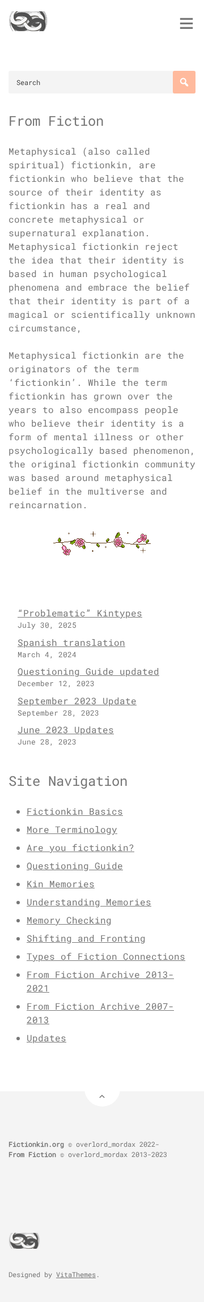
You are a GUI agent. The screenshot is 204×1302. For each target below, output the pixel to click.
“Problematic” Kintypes (80, 613)
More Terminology (72, 829)
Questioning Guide (75, 865)
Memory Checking (69, 920)
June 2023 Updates (66, 729)
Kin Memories (61, 884)
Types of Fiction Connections (106, 956)
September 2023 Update (77, 701)
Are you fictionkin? (80, 847)
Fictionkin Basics (75, 811)
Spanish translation (71, 642)
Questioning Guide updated (88, 671)
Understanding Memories (89, 902)
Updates (46, 1038)
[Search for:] (102, 82)
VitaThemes (76, 1274)
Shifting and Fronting (86, 938)
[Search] (184, 82)
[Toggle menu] (186, 23)
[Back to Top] (102, 1089)
